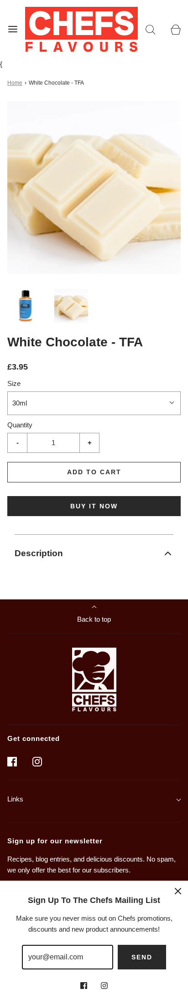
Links (15, 799)
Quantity (19, 425)
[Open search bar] (150, 29)
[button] (25, 306)
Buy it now (94, 506)
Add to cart (94, 472)
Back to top (94, 619)
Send (141, 957)
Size (14, 383)
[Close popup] (178, 891)
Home (14, 83)
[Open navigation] (12, 29)
